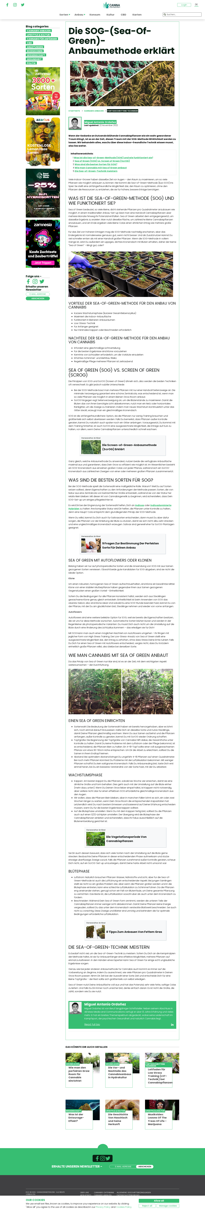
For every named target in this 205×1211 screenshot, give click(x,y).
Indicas (139, 505)
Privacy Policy (103, 1207)
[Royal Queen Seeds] (43, 192)
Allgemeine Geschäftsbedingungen (134, 1192)
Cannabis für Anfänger (42, 38)
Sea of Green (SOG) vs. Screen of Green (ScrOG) (102, 161)
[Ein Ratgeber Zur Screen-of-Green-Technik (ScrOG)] (91, 447)
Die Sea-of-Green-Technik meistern (96, 171)
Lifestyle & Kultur (38, 34)
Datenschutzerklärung (128, 1195)
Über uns (84, 1192)
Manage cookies (168, 1205)
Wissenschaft (36, 55)
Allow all (159, 1200)
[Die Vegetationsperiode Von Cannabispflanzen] (95, 839)
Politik (31, 63)
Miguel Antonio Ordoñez (100, 122)
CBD (29, 42)
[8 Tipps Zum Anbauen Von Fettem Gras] (95, 932)
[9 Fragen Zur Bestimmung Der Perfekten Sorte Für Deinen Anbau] (91, 545)
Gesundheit (34, 59)
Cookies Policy (124, 1207)
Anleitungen (35, 46)
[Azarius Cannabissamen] (43, 141)
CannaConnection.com (111, 5)
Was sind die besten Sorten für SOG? (96, 164)
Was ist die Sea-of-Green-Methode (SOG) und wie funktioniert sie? (113, 157)
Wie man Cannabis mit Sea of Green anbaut (101, 167)
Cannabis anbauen (39, 30)
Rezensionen (35, 50)
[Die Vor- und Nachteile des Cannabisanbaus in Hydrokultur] (122, 1063)
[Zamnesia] (43, 91)
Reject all (147, 1205)
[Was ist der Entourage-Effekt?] (83, 1110)
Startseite (74, 111)
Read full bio (92, 1024)
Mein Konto (85, 1195)
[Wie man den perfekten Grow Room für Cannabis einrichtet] (83, 1063)
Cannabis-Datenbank (104, 1192)
